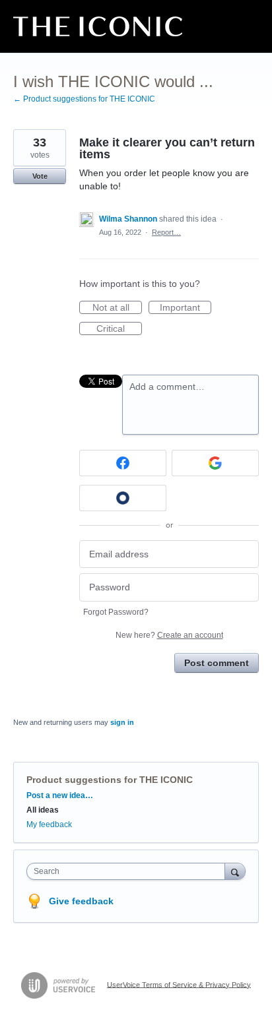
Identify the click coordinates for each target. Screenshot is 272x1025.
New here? (169, 635)
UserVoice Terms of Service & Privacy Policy (179, 984)
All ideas (42, 810)
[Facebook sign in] (122, 463)
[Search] (235, 871)
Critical (119, 329)
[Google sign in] (215, 463)
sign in (122, 722)
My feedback (49, 824)
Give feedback (81, 901)
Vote (40, 176)
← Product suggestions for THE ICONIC (84, 99)
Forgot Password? (116, 612)
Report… (166, 232)
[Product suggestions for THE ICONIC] (97, 26)
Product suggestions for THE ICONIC (109, 779)
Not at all (117, 308)
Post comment (216, 663)
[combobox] (128, 871)
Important (185, 308)
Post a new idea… (59, 795)
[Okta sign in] (122, 498)
